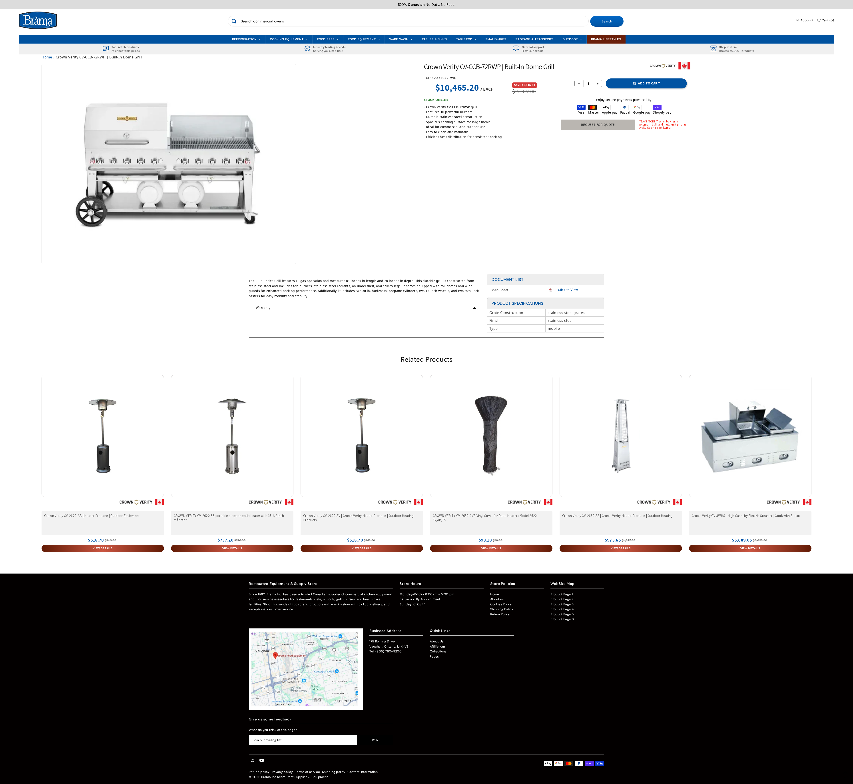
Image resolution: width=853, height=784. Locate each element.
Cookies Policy (501, 604)
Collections (438, 651)
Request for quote (598, 124)
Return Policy (500, 614)
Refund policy (259, 772)
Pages (434, 656)
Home (47, 57)
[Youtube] (261, 760)
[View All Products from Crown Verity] (663, 67)
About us (497, 599)
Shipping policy (333, 772)
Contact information (362, 772)
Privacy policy (282, 772)
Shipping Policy (501, 609)
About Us (437, 641)
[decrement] (579, 83)
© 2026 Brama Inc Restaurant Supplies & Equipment (288, 777)
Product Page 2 (562, 599)
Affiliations (438, 646)
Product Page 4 (562, 609)
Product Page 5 (562, 614)
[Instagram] (252, 760)
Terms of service (307, 772)
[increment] (597, 83)
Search (607, 22)
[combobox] (408, 21)
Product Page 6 (562, 619)
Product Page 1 (561, 594)
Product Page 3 (562, 604)
